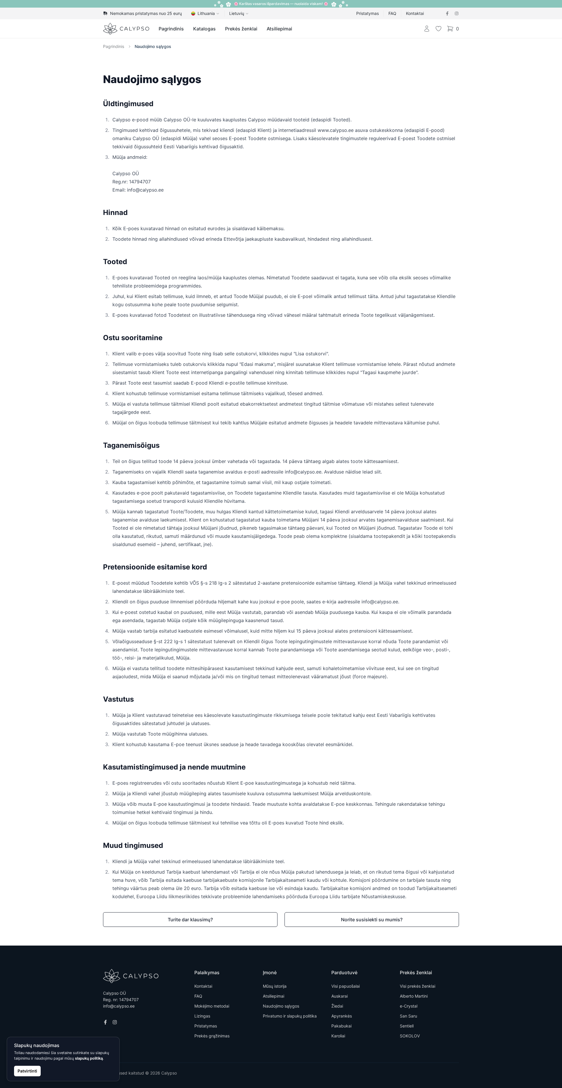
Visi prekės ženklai (417, 986)
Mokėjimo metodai (211, 1005)
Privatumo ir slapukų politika (290, 1015)
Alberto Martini (414, 996)
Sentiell (407, 1025)
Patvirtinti (27, 1070)
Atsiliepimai (279, 29)
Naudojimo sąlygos (153, 46)
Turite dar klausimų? (190, 919)
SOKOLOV (410, 1035)
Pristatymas (367, 13)
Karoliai (338, 1035)
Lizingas (202, 1015)
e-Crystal (408, 1005)
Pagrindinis (171, 29)
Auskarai (339, 996)
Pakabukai (341, 1025)
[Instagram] (457, 13)
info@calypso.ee (119, 1005)
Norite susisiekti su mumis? (371, 919)
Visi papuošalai (345, 986)
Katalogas (204, 29)
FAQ (392, 13)
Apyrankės (341, 1015)
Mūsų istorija (275, 986)
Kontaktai (415, 13)
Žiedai (337, 1005)
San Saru (408, 1015)
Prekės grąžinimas (211, 1035)
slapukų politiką (89, 1058)
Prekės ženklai (241, 29)
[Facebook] (447, 13)
